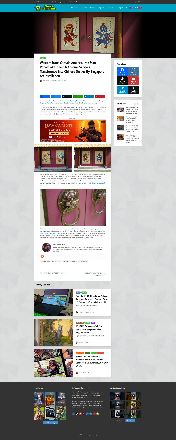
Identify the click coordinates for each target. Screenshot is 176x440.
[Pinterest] (94, 413)
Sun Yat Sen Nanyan (68, 101)
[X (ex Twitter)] (83, 413)
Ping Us (120, 8)
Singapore (101, 8)
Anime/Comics (80, 353)
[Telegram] (90, 413)
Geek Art (43, 58)
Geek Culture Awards (39, 2)
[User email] (42, 256)
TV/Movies (100, 353)
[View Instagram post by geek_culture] (43, 404)
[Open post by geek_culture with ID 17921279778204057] (50, 413)
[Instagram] (76, 413)
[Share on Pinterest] (100, 96)
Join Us (95, 436)
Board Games (80, 322)
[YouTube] (80, 413)
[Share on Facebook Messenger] (56, 96)
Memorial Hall (80, 101)
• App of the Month (67, 2)
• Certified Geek (49, 2)
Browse (84, 8)
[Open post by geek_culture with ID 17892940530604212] (61, 413)
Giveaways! (111, 8)
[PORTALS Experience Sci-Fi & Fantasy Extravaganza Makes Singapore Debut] (53, 332)
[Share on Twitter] (67, 96)
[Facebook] (73, 413)
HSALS (80, 372)
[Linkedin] (87, 413)
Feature (87, 353)
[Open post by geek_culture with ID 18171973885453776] (39, 413)
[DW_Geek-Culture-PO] (73, 131)
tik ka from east (83, 261)
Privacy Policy (82, 436)
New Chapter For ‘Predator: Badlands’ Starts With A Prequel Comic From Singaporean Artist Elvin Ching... (92, 361)
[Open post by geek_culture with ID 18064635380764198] (39, 399)
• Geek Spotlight (58, 2)
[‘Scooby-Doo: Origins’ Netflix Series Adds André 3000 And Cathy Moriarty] (120, 118)
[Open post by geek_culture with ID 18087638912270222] (61, 399)
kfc (60, 261)
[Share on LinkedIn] (89, 96)
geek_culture (39, 393)
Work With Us (89, 436)
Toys (93, 322)
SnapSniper (81, 312)
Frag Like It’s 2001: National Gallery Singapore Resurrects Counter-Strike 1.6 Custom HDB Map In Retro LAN (92, 299)
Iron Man (54, 261)
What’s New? (75, 8)
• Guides (75, 2)
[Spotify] (97, 413)
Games (78, 292)
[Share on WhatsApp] (78, 96)
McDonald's (66, 261)
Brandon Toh (45, 80)
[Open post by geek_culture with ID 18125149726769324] (50, 399)
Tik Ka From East (52, 103)
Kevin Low (80, 342)
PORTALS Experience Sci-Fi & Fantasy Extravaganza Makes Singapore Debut (89, 329)
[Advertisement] (73, 88)
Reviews (92, 8)
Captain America (45, 261)
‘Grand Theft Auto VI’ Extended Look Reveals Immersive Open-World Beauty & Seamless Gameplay (132, 138)
